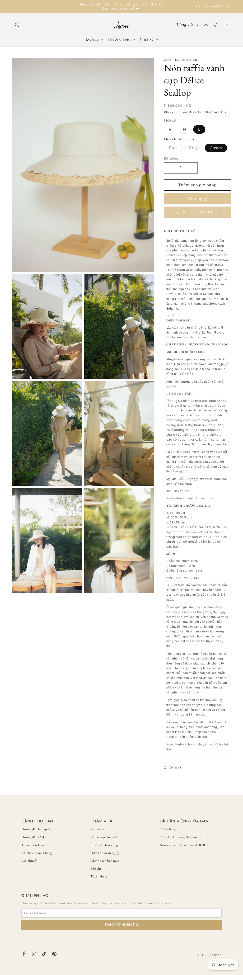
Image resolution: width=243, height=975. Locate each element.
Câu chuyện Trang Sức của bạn (182, 837)
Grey (196, 149)
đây (173, 386)
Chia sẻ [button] (175, 767)
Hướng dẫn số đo (33, 837)
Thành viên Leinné (34, 845)
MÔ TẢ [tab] (170, 315)
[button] (17, 25)
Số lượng (171, 158)
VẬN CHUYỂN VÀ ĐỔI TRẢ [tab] (182, 578)
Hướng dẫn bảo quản (36, 829)
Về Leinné (97, 829)
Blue (175, 149)
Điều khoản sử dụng (104, 853)
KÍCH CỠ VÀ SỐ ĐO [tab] (178, 491)
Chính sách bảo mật (104, 860)
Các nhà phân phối (103, 837)
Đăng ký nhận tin (121, 925)
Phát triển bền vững (104, 845)
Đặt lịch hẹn (168, 829)
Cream (216, 148)
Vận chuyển (29, 860)
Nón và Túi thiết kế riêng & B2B (182, 845)
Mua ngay (197, 198)
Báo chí (95, 868)
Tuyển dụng (98, 876)
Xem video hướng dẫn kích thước (191, 498)
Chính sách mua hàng (36, 853)
